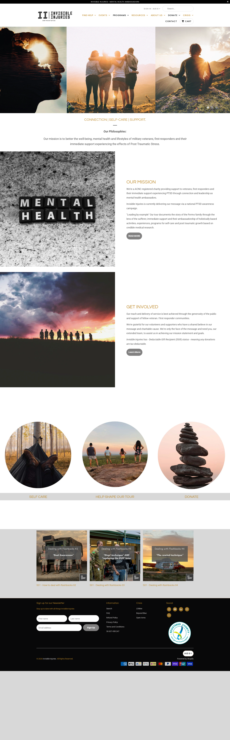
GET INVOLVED (142, 307)
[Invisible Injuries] (55, 15)
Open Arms (140, 618)
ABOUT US (157, 15)
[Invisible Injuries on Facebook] (169, 609)
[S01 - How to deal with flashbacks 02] (61, 556)
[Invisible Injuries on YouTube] (175, 609)
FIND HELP (88, 15)
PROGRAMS (120, 15)
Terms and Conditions (115, 627)
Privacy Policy (112, 622)
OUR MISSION (141, 182)
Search (109, 609)
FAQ (108, 613)
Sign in (147, 8)
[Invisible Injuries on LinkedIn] (181, 609)
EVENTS (103, 15)
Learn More (134, 352)
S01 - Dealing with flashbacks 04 (160, 585)
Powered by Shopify (185, 659)
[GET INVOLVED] (57, 329)
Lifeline (139, 609)
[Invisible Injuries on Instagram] (187, 609)
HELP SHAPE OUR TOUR (115, 497)
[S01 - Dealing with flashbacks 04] (168, 556)
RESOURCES (139, 15)
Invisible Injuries (49, 659)
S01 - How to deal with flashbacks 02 (56, 585)
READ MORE (134, 236)
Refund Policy (112, 618)
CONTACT (171, 21)
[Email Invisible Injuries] (169, 615)
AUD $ (156, 8)
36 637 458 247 (112, 631)
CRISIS (187, 15)
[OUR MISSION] (57, 209)
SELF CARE (38, 497)
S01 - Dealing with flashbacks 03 (107, 585)
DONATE (173, 15)
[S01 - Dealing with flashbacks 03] (115, 556)
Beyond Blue (141, 613)
